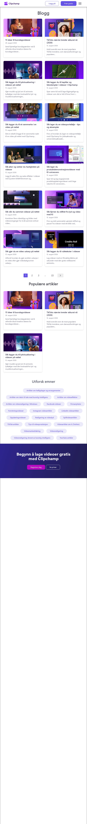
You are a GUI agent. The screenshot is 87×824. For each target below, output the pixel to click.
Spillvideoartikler (70, 417)
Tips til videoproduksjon (38, 424)
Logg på (52, 3)
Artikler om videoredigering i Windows (21, 404)
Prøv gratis (68, 3)
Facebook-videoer (54, 404)
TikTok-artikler (13, 424)
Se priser (53, 467)
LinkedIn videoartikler (70, 411)
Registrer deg (36, 467)
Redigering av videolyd (44, 417)
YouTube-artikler (66, 438)
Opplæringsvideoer (18, 417)
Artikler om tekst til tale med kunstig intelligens (29, 397)
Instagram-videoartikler (42, 411)
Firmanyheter (75, 404)
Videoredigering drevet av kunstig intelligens (32, 438)
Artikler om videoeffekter (67, 397)
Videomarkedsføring (32, 431)
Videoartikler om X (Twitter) (68, 424)
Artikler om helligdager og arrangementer (43, 390)
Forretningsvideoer (16, 411)
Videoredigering (56, 431)
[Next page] (60, 275)
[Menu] (79, 3)
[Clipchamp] (12, 3)
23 (52, 275)
